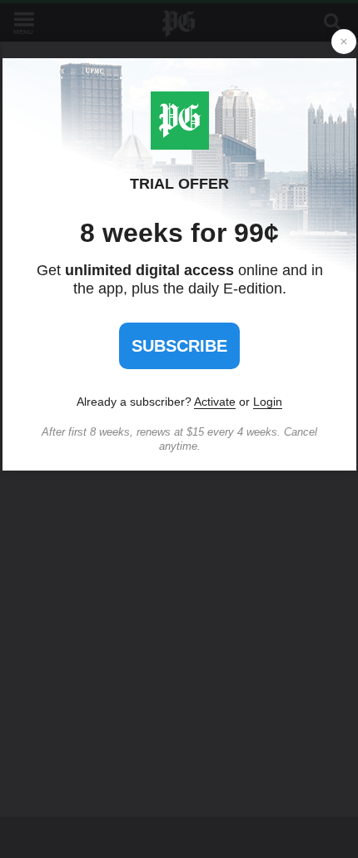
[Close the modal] (343, 41)
